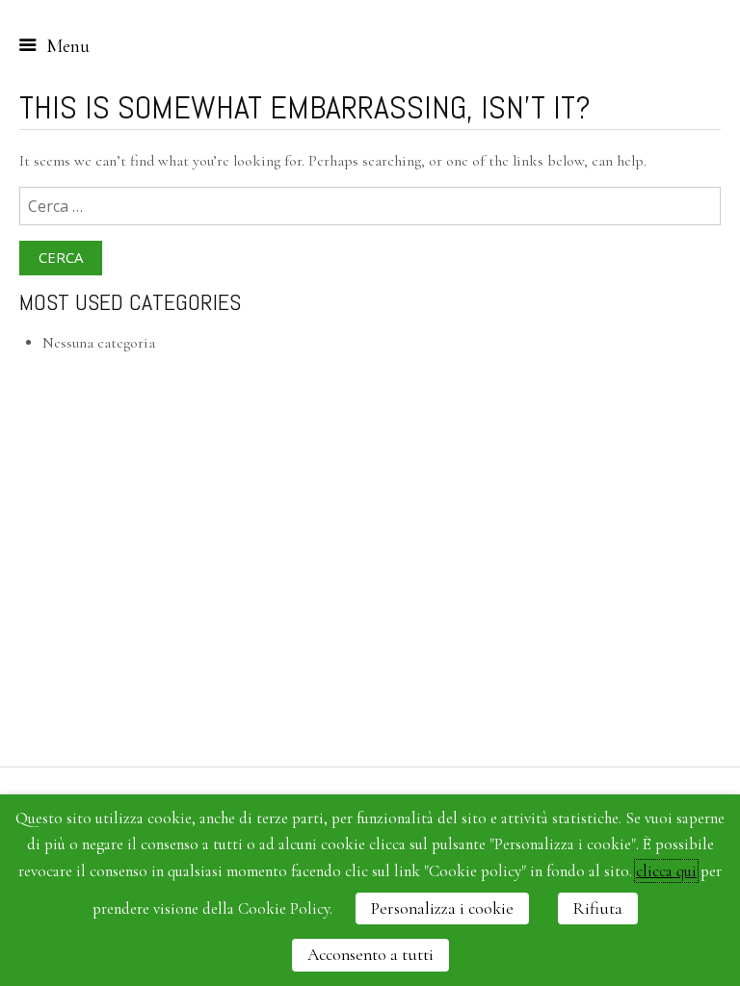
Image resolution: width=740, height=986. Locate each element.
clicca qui (666, 871)
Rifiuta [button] (597, 908)
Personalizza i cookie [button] (442, 908)
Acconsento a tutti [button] (370, 955)
